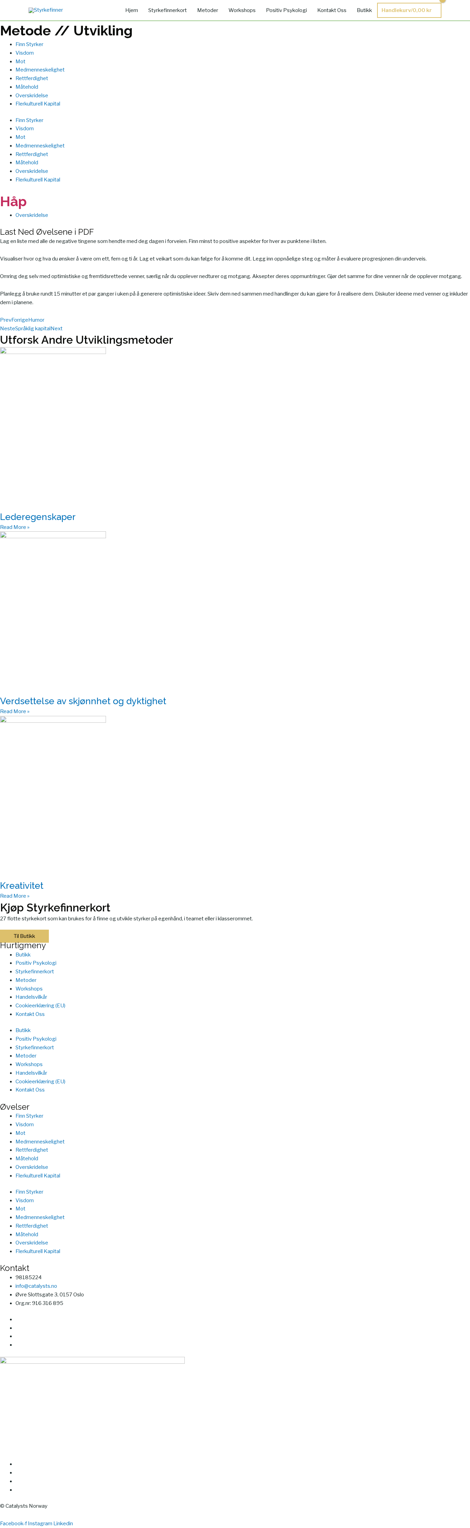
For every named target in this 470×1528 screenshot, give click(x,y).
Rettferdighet (31, 78)
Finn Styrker (29, 44)
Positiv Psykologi (286, 10)
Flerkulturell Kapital (37, 104)
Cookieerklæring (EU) (40, 1006)
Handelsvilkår (31, 997)
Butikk (364, 10)
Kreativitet (21, 886)
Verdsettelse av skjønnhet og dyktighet (83, 701)
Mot (20, 61)
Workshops (242, 10)
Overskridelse (31, 95)
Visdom (24, 53)
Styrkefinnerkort (167, 10)
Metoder (207, 10)
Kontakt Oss (331, 10)
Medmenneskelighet (40, 70)
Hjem (131, 10)
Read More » (15, 527)
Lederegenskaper (38, 517)
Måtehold (26, 87)
